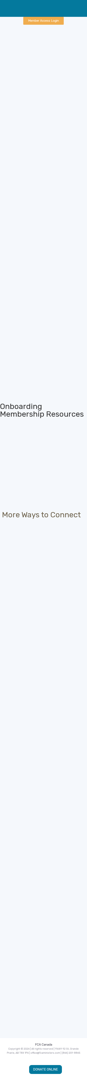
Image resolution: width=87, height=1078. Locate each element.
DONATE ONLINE (45, 1069)
